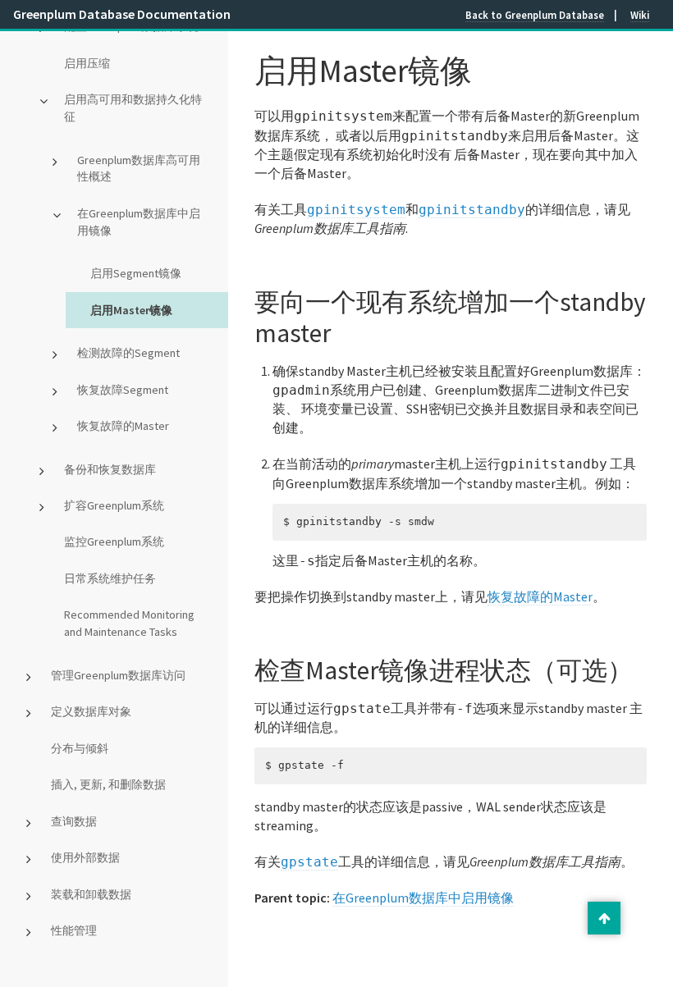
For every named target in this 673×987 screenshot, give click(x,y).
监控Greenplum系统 (114, 541)
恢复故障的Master (123, 425)
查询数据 (74, 821)
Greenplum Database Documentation (122, 14)
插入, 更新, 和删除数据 (108, 784)
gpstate (309, 862)
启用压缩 (87, 63)
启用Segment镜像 (135, 273)
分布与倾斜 (79, 748)
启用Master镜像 (131, 310)
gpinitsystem (356, 209)
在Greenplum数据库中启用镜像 (138, 222)
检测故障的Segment (128, 352)
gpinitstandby (472, 209)
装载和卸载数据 (91, 894)
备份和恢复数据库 (110, 469)
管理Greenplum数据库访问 (118, 675)
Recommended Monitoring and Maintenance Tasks (129, 623)
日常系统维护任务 (110, 578)
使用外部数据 (85, 857)
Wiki (639, 14)
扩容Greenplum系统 (114, 505)
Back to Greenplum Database (534, 14)
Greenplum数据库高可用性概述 (138, 169)
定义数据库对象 (91, 711)
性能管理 (74, 930)
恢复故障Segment (122, 389)
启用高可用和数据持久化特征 (133, 108)
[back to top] (604, 918)
